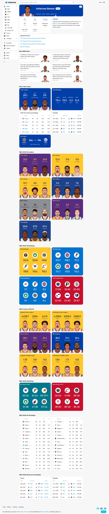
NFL (8, 25)
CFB (8, 17)
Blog (7, 55)
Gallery (8, 48)
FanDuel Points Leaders (27, 312)
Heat (26, 452)
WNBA (9, 11)
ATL (64, 494)
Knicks (24, 142)
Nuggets (59, 428)
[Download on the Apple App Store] (98, 509)
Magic (26, 128)
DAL (41, 490)
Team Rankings (57, 90)
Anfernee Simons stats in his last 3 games (33, 44)
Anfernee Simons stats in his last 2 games (33, 38)
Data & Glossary (10, 45)
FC (8, 14)
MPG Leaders (56, 334)
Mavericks (60, 458)
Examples (9, 43)
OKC (41, 497)
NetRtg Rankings (25, 278)
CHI (31, 487)
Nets (26, 462)
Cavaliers (27, 432)
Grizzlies (59, 462)
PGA (8, 28)
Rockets (59, 435)
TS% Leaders (24, 222)
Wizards (27, 468)
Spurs (58, 425)
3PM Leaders (56, 200)
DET (64, 128)
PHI (64, 118)
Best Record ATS (25, 384)
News (7, 36)
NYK (74, 118)
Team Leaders (24, 90)
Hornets (27, 132)
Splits (52, 14)
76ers (57, 8)
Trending (14, 507)
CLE (64, 122)
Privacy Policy (45, 512)
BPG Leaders (24, 200)
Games (48, 14)
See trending (26, 46)
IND (74, 132)
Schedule (55, 113)
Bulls (65, 23)
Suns (58, 442)
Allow (103, 512)
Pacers (27, 465)
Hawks (26, 122)
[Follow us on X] (105, 508)
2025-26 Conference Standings (29, 113)
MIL (64, 125)
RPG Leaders (56, 155)
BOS (64, 484)
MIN (31, 490)
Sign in (101, 2)
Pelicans (59, 455)
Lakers (59, 432)
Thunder (59, 422)
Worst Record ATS (58, 384)
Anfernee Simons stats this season (31, 41)
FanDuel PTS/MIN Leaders (27, 355)
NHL (8, 22)
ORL (74, 494)
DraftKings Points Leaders (60, 312)
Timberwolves (61, 438)
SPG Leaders (56, 179)
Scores (8, 33)
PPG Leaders (24, 155)
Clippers (59, 448)
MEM (41, 484)
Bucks (26, 455)
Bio (56, 14)
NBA (8, 20)
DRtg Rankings (57, 249)
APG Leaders (24, 179)
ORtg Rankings (24, 249)
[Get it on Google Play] (101, 509)
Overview (38, 14)
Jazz (58, 468)
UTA (41, 494)
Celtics (59, 23)
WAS (74, 497)
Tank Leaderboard (58, 278)
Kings (58, 465)
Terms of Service (24, 512)
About (8, 53)
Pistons (27, 422)
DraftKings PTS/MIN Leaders (61, 355)
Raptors (27, 118)
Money (9, 30)
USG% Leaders (24, 334)
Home (4, 507)
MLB (8, 9)
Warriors (59, 452)
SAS (41, 487)
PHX (31, 484)
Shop (7, 58)
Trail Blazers (60, 445)
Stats (43, 14)
